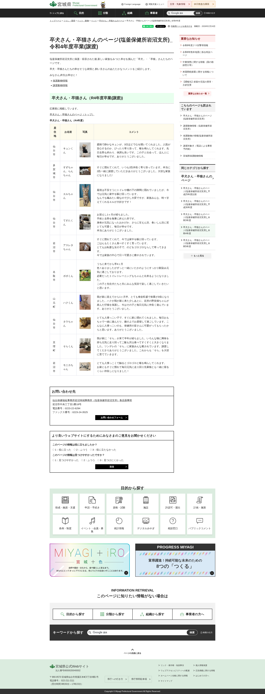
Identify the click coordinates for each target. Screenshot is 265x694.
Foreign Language (132, 4)
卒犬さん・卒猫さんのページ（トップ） (72, 114)
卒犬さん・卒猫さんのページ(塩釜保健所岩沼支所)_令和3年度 (196, 217)
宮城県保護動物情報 (193, 156)
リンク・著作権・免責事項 (172, 665)
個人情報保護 (201, 665)
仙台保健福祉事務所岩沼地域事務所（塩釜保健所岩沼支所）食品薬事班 (92, 400)
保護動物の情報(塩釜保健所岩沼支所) (198, 137)
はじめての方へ (202, 676)
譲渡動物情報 (60, 85)
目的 (81, 12)
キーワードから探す (68, 632)
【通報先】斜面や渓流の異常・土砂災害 (198, 83)
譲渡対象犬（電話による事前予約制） (197, 147)
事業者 (154, 12)
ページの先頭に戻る (132, 653)
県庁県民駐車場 (139, 679)
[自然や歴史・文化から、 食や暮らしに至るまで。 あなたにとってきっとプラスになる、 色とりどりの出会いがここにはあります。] (89, 569)
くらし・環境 (69, 21)
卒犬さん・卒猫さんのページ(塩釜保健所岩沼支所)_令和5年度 (196, 243)
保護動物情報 (60, 80)
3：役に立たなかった (104, 449)
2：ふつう (82, 449)
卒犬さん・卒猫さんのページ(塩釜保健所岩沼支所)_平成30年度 (196, 204)
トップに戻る (58, 13)
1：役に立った (63, 449)
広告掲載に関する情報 (205, 670)
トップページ (55, 21)
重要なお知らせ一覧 (197, 93)
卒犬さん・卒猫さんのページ (111, 21)
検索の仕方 (210, 13)
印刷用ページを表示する (181, 26)
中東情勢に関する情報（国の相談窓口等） (198, 63)
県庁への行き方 (115, 679)
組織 (129, 12)
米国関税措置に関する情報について (198, 73)
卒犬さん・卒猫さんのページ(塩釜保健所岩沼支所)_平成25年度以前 (196, 191)
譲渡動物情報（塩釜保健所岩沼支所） (197, 127)
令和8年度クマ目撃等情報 (195, 45)
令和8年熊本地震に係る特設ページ (198, 53)
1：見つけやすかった (67, 460)
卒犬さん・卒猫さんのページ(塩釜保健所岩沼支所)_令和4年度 (196, 230)
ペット (94, 21)
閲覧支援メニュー (156, 4)
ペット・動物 (83, 21)
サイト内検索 (169, 13)
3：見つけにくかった (112, 460)
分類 (105, 12)
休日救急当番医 (201, 4)
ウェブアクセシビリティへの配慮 (175, 670)
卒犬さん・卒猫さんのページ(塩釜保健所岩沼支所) (197, 117)
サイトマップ (166, 681)
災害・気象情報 (177, 4)
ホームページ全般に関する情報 (174, 676)
